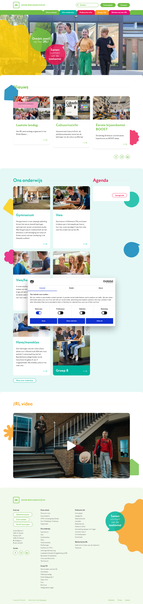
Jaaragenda (78, 516)
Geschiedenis (45, 516)
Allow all (99, 321)
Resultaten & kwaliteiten (49, 556)
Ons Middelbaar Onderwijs (49, 521)
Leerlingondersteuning (48, 551)
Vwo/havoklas (45, 537)
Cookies (127, 600)
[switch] (60, 312)
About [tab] (101, 288)
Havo (42, 540)
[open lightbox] (71, 445)
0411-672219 (18, 543)
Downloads (79, 537)
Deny (43, 321)
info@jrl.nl (18, 541)
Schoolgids (78, 513)
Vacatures (78, 548)
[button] (51, 12)
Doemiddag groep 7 (47, 577)
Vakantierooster (80, 519)
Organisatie (44, 524)
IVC (38, 600)
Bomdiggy (43, 600)
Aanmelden (44, 572)
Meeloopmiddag (46, 574)
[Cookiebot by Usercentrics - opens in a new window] (104, 281)
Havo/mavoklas (45, 543)
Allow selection (71, 321)
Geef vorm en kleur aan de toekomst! (87, 545)
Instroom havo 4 (80, 532)
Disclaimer (111, 600)
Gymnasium (45, 532)
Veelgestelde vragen (47, 588)
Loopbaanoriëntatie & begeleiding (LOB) (54, 553)
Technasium (44, 561)
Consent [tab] (42, 288)
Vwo (42, 535)
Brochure (44, 585)
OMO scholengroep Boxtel (50, 519)
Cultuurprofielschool (47, 558)
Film (42, 582)
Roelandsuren (79, 524)
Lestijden (78, 521)
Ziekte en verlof (80, 527)
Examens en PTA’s (47, 548)
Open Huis (44, 580)
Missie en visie (45, 513)
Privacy (120, 600)
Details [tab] (71, 288)
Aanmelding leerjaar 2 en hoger (85, 529)
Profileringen (45, 545)
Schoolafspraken (80, 534)
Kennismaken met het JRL (49, 569)
